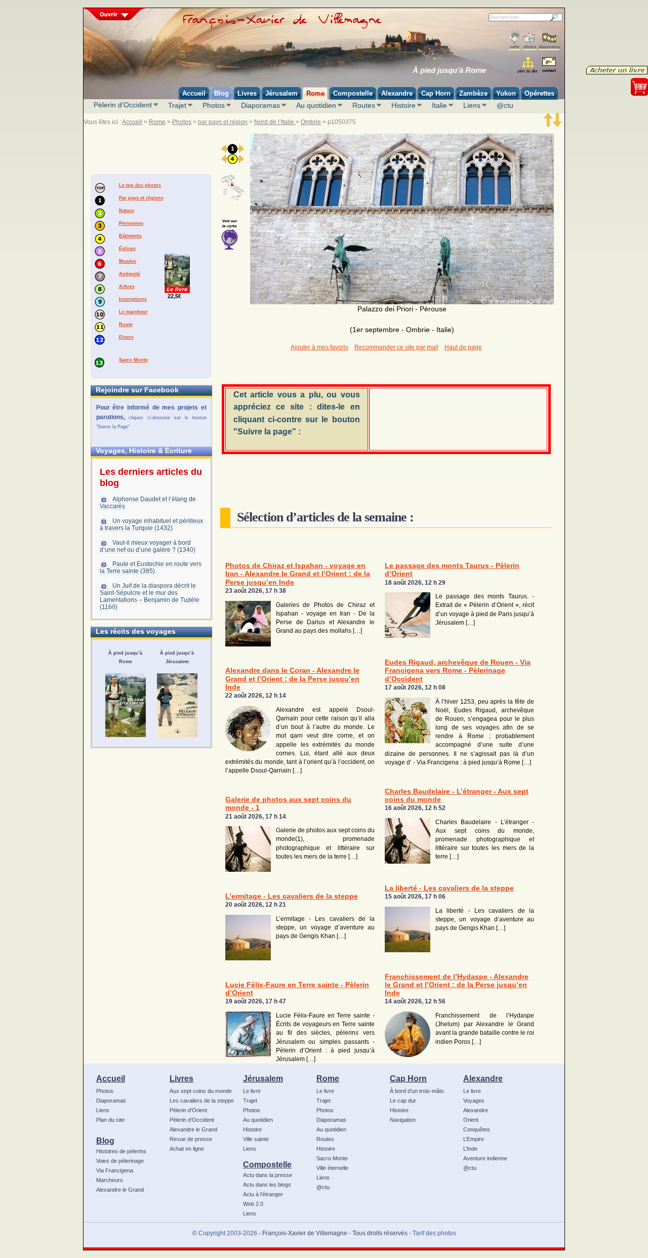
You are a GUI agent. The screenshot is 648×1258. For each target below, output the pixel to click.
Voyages (473, 1101)
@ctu (505, 105)
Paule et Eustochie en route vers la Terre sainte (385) (150, 567)
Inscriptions (133, 299)
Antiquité (129, 273)
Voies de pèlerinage (120, 1161)
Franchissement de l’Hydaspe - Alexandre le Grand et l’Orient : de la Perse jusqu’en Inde (457, 985)
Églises (127, 248)
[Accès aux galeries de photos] (529, 41)
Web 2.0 (253, 1204)
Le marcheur (133, 311)
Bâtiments (130, 235)
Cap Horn (408, 1078)
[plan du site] (528, 65)
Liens (471, 105)
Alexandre (483, 1078)
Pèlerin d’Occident (123, 105)
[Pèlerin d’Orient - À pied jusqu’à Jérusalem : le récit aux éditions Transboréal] (177, 705)
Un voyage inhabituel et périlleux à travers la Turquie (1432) (151, 524)
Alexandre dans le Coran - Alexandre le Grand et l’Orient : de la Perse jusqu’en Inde (292, 679)
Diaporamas (260, 105)
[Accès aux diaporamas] (549, 41)
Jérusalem (263, 1078)
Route (126, 324)
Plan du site (110, 1120)
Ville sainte (256, 1139)
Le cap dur (403, 1101)
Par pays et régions (141, 197)
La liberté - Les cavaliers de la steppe (449, 888)
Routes (363, 105)
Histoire (403, 105)
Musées (127, 261)
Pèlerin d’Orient (188, 1110)
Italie (439, 105)
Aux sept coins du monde (201, 1091)
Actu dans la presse (267, 1175)
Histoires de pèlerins (121, 1151)
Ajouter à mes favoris (319, 347)
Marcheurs (109, 1180)
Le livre (252, 1091)
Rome (157, 122)
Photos (213, 105)
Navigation (403, 1120)
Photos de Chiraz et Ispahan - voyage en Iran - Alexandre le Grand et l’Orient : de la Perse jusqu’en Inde (297, 574)
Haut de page (463, 347)
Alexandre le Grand (120, 1190)
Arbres (127, 286)
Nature (126, 210)
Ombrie (311, 122)
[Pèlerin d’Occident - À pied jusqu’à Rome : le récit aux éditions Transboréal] (125, 705)
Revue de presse (191, 1139)
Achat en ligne (187, 1149)
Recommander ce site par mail (396, 347)
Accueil (132, 122)
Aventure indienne (485, 1158)
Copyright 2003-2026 (227, 1233)
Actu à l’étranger (263, 1194)
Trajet (177, 105)
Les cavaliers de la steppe (202, 1101)
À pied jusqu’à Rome (449, 70)
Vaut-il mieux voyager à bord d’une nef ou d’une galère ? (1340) (147, 546)
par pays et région (223, 122)
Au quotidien (316, 105)
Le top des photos (140, 185)
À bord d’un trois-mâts (417, 1091)
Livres (181, 1078)
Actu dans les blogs (267, 1185)
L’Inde (470, 1149)
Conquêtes (476, 1129)
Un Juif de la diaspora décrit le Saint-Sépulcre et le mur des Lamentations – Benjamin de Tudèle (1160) (149, 596)
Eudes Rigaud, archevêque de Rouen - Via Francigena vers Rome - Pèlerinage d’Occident (458, 671)
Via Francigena (114, 1170)
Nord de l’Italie (275, 122)
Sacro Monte (133, 359)
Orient (470, 1120)
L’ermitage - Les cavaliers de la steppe (291, 896)
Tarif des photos (434, 1233)
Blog (105, 1140)
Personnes (131, 223)
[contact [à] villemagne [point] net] (548, 66)
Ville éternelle (332, 1168)
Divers (126, 337)
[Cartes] (514, 41)
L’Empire (473, 1139)
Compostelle (267, 1164)
